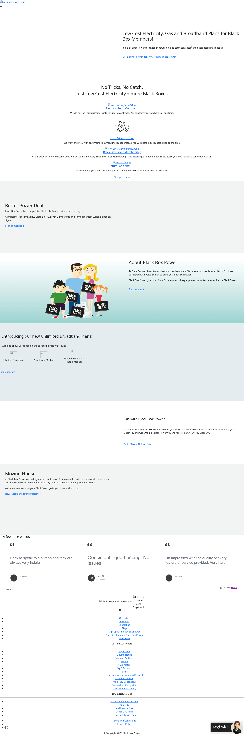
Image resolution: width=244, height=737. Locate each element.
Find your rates (122, 177)
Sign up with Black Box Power (124, 631)
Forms (124, 671)
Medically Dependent (124, 681)
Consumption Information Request (124, 675)
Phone (124, 661)
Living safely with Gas (124, 715)
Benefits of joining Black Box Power (124, 635)
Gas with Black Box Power (124, 701)
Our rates (124, 618)
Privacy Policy (124, 724)
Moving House (124, 654)
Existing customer (31, 493)
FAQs (124, 628)
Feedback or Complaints (124, 685)
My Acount (124, 651)
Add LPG (128, 444)
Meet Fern (124, 638)
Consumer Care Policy (124, 688)
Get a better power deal (135, 56)
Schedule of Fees (124, 678)
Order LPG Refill (124, 711)
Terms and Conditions (124, 720)
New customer (13, 493)
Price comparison (14, 225)
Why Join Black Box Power (162, 56)
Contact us (124, 624)
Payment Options (124, 658)
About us (124, 621)
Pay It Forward (124, 668)
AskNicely (234, 588)
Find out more (136, 289)
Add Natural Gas (142, 444)
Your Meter (124, 664)
